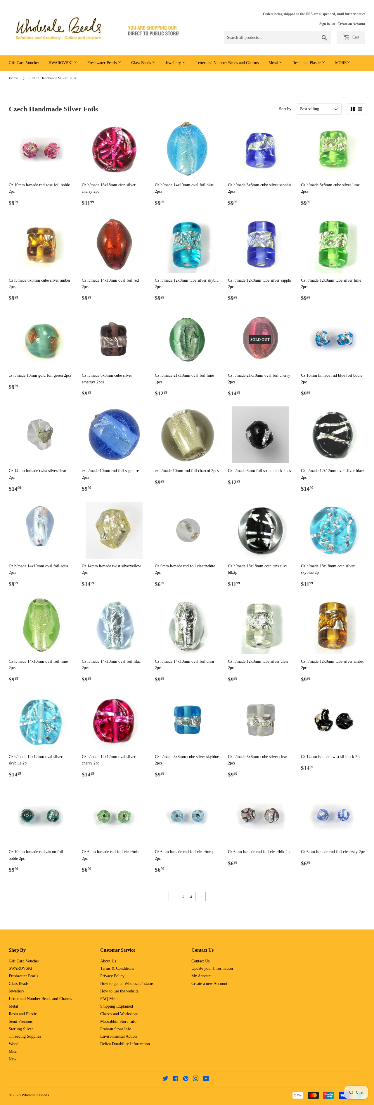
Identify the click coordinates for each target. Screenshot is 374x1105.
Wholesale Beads (35, 1095)
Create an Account (351, 24)
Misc (13, 1051)
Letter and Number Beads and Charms (227, 63)
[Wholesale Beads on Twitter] (165, 1079)
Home (13, 78)
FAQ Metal (109, 999)
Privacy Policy (112, 976)
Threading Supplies (25, 1036)
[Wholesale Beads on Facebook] (175, 1079)
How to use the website (119, 991)
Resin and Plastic (307, 63)
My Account (201, 976)
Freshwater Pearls (102, 63)
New (12, 1059)
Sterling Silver (21, 1029)
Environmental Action (118, 1036)
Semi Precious (20, 1021)
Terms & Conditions (117, 968)
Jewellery (173, 63)
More (341, 63)
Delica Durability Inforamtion (125, 1044)
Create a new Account (209, 983)
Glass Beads (141, 63)
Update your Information (212, 968)
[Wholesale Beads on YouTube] (206, 1079)
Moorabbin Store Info (118, 1021)
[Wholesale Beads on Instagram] (196, 1079)
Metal (274, 63)
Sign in (324, 24)
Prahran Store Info (115, 1029)
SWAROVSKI (61, 63)
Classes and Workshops (119, 1014)
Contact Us (200, 961)
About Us (108, 961)
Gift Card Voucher (24, 63)
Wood (13, 1044)
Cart (355, 37)
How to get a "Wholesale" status (126, 983)
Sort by (285, 109)
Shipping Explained (116, 1006)
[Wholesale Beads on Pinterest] (186, 1079)
